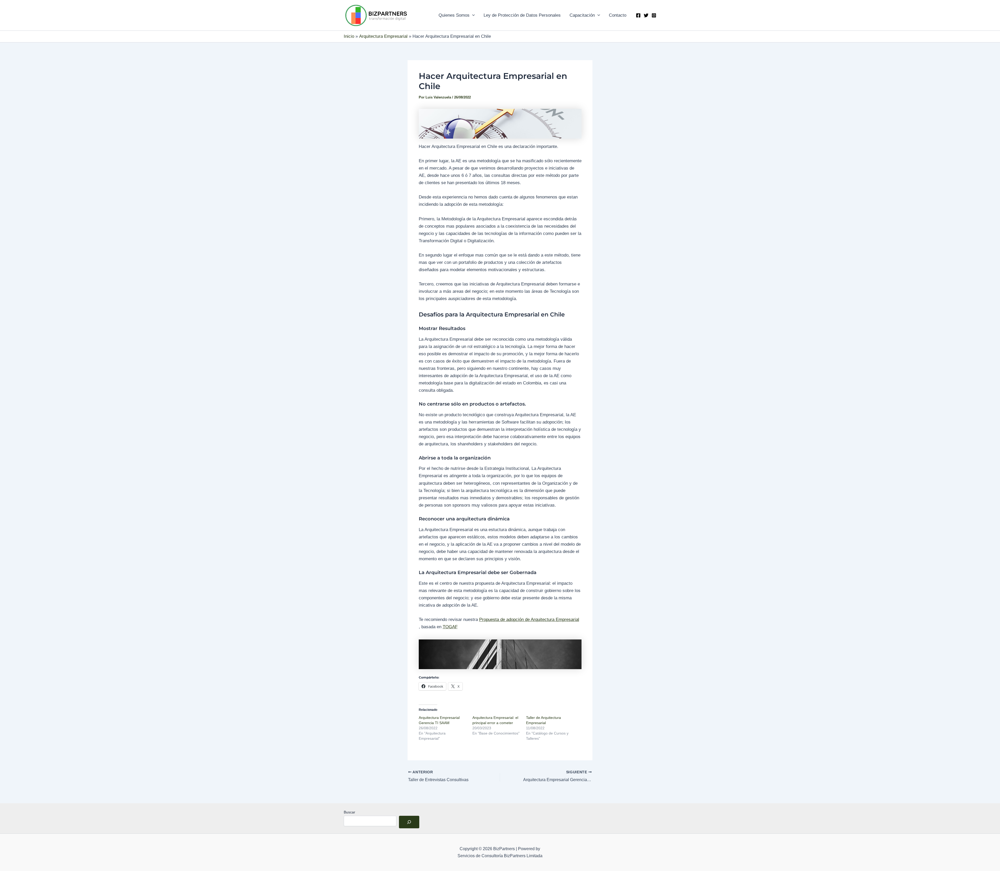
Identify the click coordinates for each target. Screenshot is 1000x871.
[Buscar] (409, 822)
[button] (472, 15)
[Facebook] (638, 15)
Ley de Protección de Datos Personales (522, 15)
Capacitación (582, 15)
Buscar (349, 812)
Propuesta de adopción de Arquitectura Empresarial (529, 619)
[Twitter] (646, 15)
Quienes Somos (454, 15)
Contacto (617, 15)
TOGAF (450, 626)
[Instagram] (654, 15)
